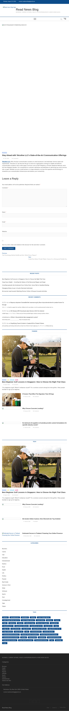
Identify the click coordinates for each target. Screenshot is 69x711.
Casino (4, 551)
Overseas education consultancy (30, 634)
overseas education (48, 631)
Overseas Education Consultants (49, 634)
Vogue (4, 606)
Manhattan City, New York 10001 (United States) (16, 689)
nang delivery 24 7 (7, 626)
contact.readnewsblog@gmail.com (27, 1)
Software (4, 591)
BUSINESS (25, 617)
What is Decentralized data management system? (24, 317)
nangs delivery (26, 629)
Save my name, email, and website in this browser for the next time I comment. (23, 244)
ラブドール (5, 302)
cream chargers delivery (28, 620)
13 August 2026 (6, 384)
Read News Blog (27, 9)
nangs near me (18, 631)
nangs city (5, 629)
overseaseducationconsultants (10, 637)
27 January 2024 (26, 427)
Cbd (3, 554)
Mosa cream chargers (42, 623)
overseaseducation (35, 631)
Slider (16, 379)
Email (4, 222)
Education (5, 557)
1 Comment (35, 521)
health (4, 623)
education (49, 620)
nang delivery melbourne (21, 626)
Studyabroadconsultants (41, 640)
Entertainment (6, 560)
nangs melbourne (7, 631)
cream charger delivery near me (11, 620)
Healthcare (12, 623)
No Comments (14, 158)
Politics (4, 576)
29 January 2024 (26, 396)
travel (4, 643)
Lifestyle (20, 623)
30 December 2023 (27, 535)
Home (48, 707)
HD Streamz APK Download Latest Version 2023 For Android (27, 311)
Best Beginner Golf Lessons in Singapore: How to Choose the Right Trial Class (23, 279)
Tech (3, 597)
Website (4, 231)
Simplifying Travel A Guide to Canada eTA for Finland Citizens (27, 323)
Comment (5, 187)
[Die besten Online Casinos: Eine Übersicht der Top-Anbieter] (11, 524)
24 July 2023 (6, 158)
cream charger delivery (43, 617)
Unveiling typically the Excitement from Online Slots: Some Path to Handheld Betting (25, 285)
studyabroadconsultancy (54, 637)
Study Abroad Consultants (25, 640)
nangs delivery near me (54, 629)
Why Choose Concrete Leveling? (33, 408)
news (26, 631)
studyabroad (42, 637)
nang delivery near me (36, 626)
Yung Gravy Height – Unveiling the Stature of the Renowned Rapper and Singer (24, 282)
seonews (23, 637)
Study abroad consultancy (9, 640)
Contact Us (54, 707)
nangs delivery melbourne (39, 629)
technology (58, 640)
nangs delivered (15, 629)
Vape (3, 603)
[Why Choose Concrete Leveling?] (11, 414)
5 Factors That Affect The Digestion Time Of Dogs (38, 394)
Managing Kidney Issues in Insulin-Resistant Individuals (17, 288)
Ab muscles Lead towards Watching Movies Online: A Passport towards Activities (24, 291)
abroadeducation (15, 617)
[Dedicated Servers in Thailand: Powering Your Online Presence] (11, 534)
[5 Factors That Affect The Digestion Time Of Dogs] (11, 399)
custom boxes (40, 620)
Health (4, 570)
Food (3, 567)
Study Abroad (32, 637)
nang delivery (54, 623)
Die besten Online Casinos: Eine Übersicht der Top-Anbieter (41, 519)
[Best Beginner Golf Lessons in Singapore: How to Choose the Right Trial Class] (34, 356)
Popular (12, 379)
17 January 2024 (26, 521)
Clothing (33, 617)
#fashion (5, 617)
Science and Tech (6, 680)
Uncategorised (6, 600)
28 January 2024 (26, 411)
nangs (56, 626)
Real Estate (5, 582)
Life (8, 379)
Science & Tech (6, 585)
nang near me (48, 626)
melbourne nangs (29, 623)
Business (4, 152)
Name (4, 212)
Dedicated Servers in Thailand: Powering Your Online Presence (42, 533)
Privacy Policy (63, 707)
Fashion (4, 564)
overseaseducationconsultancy (10, 634)
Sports (4, 594)
